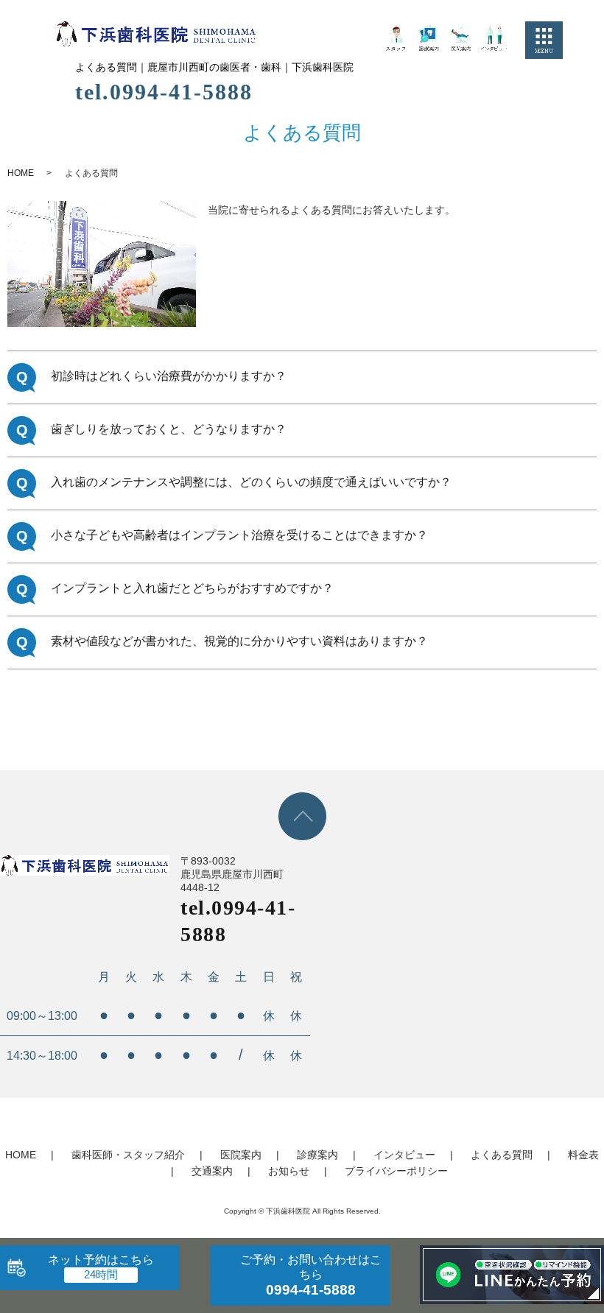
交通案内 (212, 1171)
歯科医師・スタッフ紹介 (128, 1155)
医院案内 (240, 1155)
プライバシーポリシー (396, 1171)
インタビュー (404, 1155)
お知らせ (288, 1171)
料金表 (583, 1155)
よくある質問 (502, 1155)
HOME (20, 173)
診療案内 (317, 1155)
